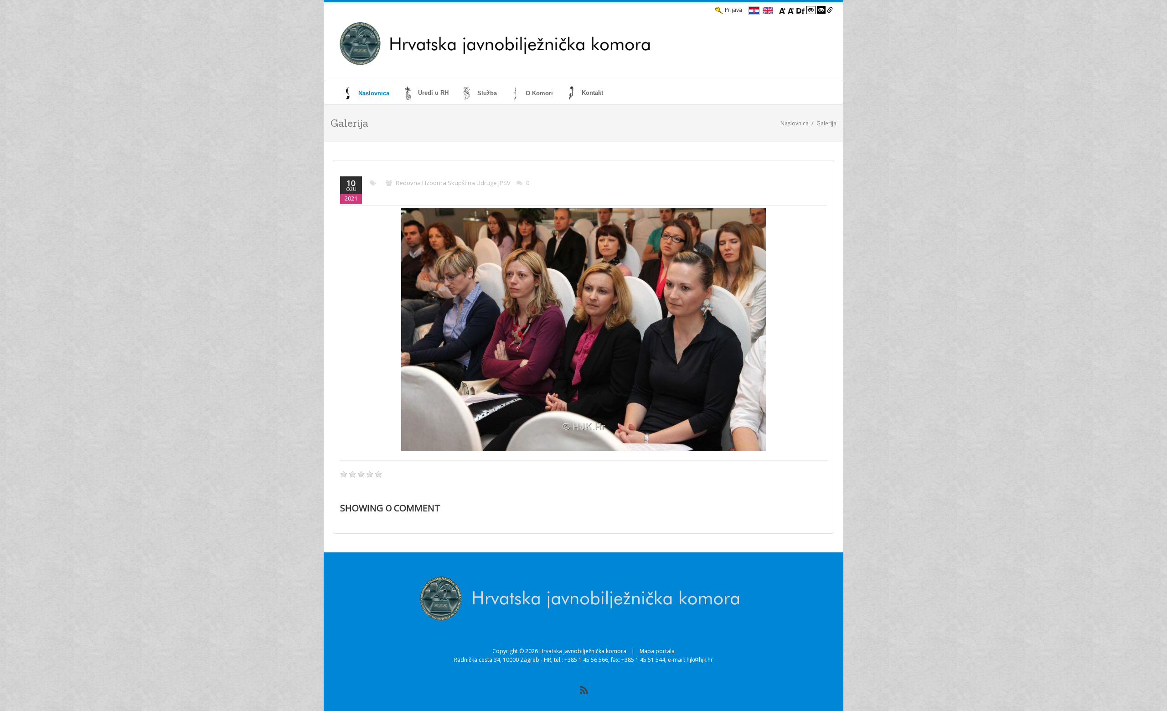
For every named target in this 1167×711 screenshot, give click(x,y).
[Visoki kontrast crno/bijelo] (821, 10)
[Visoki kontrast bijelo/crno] (811, 10)
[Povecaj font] (782, 10)
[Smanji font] (791, 10)
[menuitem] (367, 93)
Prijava (733, 10)
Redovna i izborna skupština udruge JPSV (453, 183)
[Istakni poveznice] (830, 10)
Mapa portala (657, 651)
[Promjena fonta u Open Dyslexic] (800, 10)
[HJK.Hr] (554, 44)
